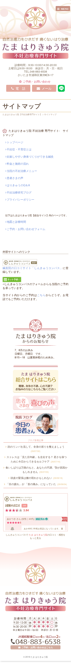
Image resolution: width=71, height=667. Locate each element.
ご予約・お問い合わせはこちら (37, 647)
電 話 (19, 88)
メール (46, 88)
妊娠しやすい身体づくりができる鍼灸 (30, 156)
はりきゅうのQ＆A (18, 185)
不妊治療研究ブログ (19, 192)
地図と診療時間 (16, 222)
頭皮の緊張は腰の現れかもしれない (36, 478)
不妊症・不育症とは (19, 149)
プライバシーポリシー (20, 199)
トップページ (15, 142)
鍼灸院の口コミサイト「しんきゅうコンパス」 (33, 268)
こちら (41, 295)
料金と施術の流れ (18, 164)
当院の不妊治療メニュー (22, 171)
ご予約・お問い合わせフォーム (26, 229)
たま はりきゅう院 (38, 534)
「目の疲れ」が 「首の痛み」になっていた (36, 484)
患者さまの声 (15, 178)
